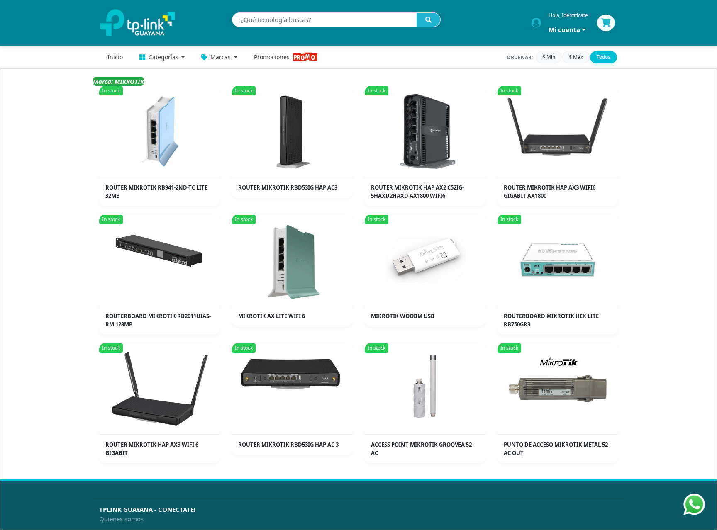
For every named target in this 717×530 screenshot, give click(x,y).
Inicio (115, 57)
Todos (603, 57)
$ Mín (548, 57)
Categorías (163, 57)
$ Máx (576, 57)
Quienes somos (121, 519)
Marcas (220, 57)
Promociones (272, 57)
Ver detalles (162, 171)
